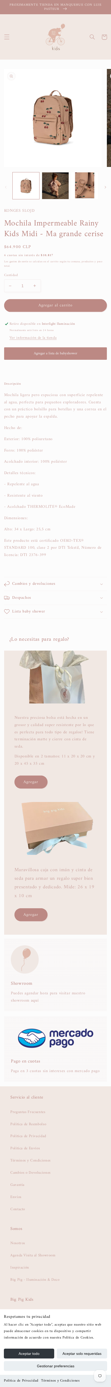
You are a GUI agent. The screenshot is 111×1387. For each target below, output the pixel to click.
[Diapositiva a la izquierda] (5, 187)
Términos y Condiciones (60, 1380)
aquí (35, 1000)
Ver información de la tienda (33, 337)
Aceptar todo (29, 1353)
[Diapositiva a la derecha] (105, 187)
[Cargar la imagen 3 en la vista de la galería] (84, 185)
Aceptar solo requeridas (81, 1353)
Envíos (15, 1197)
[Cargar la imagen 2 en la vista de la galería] (55, 185)
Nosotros (17, 1243)
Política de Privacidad (21, 1380)
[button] (7, 37)
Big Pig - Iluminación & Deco (35, 1279)
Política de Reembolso (28, 1124)
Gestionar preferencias (55, 1366)
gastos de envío (19, 261)
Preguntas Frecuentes (27, 1112)
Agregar (30, 782)
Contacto (17, 1209)
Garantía (17, 1184)
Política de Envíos (25, 1148)
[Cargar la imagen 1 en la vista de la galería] (26, 185)
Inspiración (19, 1267)
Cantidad (11, 275)
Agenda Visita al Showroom (33, 1255)
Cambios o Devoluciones (30, 1172)
